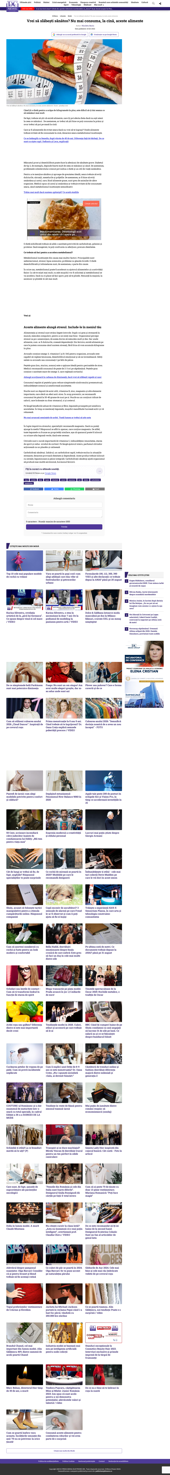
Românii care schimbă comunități (113, 2)
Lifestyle (63, 16)
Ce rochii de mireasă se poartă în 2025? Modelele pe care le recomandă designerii (63, 874)
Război (46, 2)
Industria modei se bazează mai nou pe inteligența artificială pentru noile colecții (63, 1348)
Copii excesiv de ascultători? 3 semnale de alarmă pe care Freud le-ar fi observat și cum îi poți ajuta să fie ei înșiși (64, 912)
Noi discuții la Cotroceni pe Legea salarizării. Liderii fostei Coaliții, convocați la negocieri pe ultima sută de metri (145, 618)
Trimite (64, 527)
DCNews (12, 6)
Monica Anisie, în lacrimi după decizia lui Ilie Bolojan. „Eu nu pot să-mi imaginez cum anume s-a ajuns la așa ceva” (146, 604)
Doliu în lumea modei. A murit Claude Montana (22, 1227)
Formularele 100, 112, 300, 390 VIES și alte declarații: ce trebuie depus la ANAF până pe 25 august (103, 576)
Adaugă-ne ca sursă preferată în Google (71, 34)
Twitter (56, 489)
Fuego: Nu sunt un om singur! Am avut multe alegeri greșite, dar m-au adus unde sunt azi (64, 688)
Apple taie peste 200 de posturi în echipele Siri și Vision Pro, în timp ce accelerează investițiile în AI (103, 798)
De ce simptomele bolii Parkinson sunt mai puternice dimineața (24, 687)
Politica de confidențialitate (48, 1461)
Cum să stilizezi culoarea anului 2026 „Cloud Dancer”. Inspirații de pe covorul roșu (24, 724)
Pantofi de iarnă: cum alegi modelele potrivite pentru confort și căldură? (24, 796)
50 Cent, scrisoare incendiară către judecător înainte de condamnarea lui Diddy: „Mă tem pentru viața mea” (24, 837)
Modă (70, 16)
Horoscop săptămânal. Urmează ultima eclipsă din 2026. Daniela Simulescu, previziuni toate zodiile (144, 631)
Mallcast (87, 4)
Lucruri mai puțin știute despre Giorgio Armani (102, 834)
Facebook (35, 489)
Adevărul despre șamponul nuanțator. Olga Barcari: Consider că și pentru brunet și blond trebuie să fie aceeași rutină (24, 1272)
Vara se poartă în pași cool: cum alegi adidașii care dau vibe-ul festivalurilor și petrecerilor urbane (63, 578)
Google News (50, 473)
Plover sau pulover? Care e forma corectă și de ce (103, 687)
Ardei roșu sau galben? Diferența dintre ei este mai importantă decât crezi (24, 1027)
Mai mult (99, 4)
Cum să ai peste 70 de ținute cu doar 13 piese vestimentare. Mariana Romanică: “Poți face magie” (102, 1191)
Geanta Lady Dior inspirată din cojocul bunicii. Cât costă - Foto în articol (103, 1150)
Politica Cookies (68, 1461)
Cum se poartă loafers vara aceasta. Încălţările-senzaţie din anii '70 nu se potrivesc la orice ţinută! (23, 1437)
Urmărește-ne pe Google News (105, 34)
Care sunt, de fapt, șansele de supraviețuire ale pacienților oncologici (22, 1189)
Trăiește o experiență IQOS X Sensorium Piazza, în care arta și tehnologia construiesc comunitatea (103, 912)
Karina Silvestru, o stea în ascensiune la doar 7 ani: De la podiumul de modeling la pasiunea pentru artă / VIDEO (62, 617)
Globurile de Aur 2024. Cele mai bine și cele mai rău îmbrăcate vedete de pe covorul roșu (102, 1270)
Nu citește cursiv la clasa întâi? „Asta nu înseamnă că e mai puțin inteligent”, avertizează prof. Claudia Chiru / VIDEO (64, 1230)
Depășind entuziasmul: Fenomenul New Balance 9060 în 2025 (63, 796)
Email (96, 489)
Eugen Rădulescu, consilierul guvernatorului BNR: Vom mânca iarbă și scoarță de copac (146, 583)
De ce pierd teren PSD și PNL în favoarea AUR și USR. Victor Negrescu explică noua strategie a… (71, 9)
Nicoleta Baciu (88, 25)
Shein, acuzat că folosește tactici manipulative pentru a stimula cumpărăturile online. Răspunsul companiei (24, 912)
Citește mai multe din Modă (64, 1451)
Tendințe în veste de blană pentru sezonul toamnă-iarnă (64, 1107)
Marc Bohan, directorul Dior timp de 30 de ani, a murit (24, 1389)
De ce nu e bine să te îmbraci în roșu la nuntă (102, 1389)
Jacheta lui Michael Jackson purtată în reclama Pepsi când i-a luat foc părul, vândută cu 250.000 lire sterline (64, 1311)
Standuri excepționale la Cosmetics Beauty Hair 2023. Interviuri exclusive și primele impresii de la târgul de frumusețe (101, 1351)
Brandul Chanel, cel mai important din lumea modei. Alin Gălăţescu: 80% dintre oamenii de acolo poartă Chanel (24, 1350)
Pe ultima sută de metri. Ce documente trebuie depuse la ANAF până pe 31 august (100, 949)
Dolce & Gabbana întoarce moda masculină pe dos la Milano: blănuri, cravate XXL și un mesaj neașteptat (103, 617)
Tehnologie (76, 4)
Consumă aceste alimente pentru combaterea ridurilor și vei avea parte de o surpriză (63, 1435)
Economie (73, 2)
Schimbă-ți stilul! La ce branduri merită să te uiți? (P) (23, 1149)
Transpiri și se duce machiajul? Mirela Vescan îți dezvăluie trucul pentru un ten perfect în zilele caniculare (64, 1152)
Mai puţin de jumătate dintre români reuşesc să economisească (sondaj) (100, 1108)
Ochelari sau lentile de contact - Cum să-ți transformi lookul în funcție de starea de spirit (23, 991)
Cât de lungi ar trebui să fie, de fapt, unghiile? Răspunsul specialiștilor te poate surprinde (23, 874)
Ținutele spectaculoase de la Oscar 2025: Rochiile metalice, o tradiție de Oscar (102, 991)
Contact (102, 1461)
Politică (37, 2)
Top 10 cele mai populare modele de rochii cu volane (24, 575)
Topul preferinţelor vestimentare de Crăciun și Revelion (24, 1308)
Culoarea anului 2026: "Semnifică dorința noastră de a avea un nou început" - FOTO (103, 724)
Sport (66, 4)
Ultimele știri (25, 2)
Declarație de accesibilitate (118, 1461)
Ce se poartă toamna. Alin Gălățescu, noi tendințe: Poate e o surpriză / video (103, 1309)
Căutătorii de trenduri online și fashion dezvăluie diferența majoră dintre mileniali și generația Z (102, 1071)
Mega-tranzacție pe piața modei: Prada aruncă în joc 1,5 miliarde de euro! (63, 991)
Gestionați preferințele (86, 1461)
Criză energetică (59, 2)
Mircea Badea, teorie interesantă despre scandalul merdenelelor (143, 593)
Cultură (144, 2)
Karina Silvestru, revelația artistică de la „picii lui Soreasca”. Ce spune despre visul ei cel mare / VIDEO (24, 617)
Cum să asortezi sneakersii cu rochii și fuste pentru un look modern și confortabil (22, 949)
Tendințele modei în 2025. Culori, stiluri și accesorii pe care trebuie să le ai (64, 1027)
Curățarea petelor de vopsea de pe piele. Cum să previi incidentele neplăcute (24, 1069)
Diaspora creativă (88, 2)
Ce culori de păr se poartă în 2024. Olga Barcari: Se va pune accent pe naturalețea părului (64, 1270)
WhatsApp (76, 489)
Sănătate (135, 2)
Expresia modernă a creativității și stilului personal (63, 834)
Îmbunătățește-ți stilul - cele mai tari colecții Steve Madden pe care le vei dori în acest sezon (103, 874)
